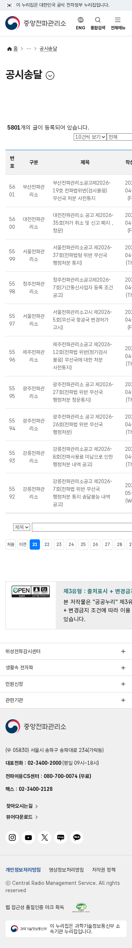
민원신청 (14, 684)
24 (71, 544)
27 (107, 544)
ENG (80, 27)
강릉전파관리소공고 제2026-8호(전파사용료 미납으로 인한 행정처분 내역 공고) (83, 456)
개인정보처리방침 (23, 870)
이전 (22, 544)
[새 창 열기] (81, 907)
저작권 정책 (103, 870)
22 (47, 544)
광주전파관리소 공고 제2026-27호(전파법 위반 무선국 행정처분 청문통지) (83, 392)
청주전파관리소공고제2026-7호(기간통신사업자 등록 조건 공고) (83, 287)
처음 (10, 544)
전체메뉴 (118, 27)
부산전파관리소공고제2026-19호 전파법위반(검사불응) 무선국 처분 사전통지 (82, 190)
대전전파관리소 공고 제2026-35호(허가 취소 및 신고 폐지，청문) (84, 223)
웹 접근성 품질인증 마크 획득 (35, 907)
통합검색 (98, 27)
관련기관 (14, 700)
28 (119, 544)
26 (95, 544)
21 (34, 544)
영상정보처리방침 (66, 870)
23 (59, 544)
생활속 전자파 (19, 667)
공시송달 (48, 48)
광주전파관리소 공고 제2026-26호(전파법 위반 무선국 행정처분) (83, 424)
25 (83, 544)
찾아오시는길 (19, 806)
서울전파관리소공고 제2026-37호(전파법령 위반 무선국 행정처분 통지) (82, 255)
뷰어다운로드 (19, 816)
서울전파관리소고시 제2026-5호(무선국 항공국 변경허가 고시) (82, 319)
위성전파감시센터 (23, 651)
